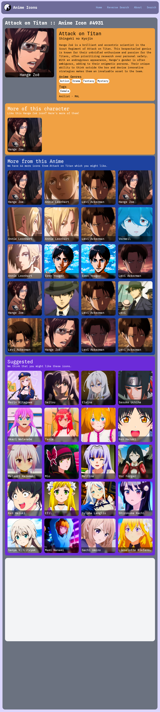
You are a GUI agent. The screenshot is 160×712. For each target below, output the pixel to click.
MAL (77, 96)
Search (151, 7)
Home (99, 7)
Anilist (64, 96)
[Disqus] (80, 599)
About (138, 7)
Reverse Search (118, 7)
